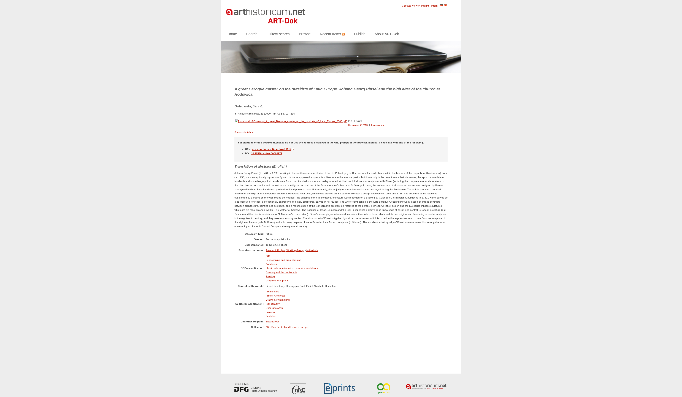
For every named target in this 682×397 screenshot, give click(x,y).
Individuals (312, 250)
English (445, 5)
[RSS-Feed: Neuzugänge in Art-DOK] (343, 34)
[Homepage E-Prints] (341, 388)
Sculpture (271, 316)
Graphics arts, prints (277, 280)
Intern (434, 5)
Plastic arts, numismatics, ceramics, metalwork (292, 268)
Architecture (272, 264)
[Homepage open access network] (383, 388)
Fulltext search (278, 34)
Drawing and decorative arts (281, 272)
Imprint (425, 5)
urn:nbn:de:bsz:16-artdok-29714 (271, 149)
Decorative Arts (274, 307)
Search (251, 34)
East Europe (273, 321)
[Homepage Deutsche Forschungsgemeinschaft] (255, 387)
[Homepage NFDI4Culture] (298, 388)
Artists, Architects (275, 295)
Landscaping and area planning (283, 260)
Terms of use (378, 125)
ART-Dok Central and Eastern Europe (287, 327)
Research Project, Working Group (285, 250)
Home (232, 34)
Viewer (416, 5)
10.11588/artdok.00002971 (266, 153)
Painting (270, 276)
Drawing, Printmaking (278, 299)
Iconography (273, 303)
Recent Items (330, 34)
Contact (406, 5)
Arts (268, 255)
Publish (359, 34)
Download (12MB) (358, 125)
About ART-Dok (387, 34)
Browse (305, 34)
